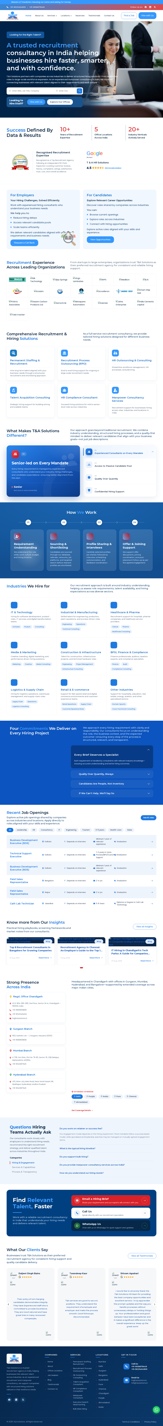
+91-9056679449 (37, 7)
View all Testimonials (142, 1256)
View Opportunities (100, 239)
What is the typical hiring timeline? (77, 1148)
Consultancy (47, 830)
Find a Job (129, 15)
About (50, 1366)
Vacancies (80, 15)
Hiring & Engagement (23, 1163)
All (10, 830)
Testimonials (94, 15)
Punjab (91, 1096)
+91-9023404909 (18, 7)
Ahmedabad (81, 1102)
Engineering (71, 830)
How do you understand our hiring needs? (82, 1173)
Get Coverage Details (81, 1110)
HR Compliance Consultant (80, 1389)
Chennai (132, 1096)
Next (154, 1304)
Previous (8, 1304)
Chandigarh (104, 1393)
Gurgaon (102, 1371)
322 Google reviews (113, 168)
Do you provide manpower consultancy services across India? (92, 1165)
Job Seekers (53, 1375)
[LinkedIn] (16, 1400)
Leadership (22, 830)
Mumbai (102, 1362)
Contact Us (109, 15)
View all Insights (144, 926)
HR (34, 830)
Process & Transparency (24, 1172)
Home (28, 15)
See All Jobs (148, 817)
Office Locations (55, 1371)
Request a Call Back (24, 243)
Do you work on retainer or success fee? (81, 1128)
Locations (65, 15)
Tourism (86, 830)
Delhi (78, 1096)
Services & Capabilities (23, 1167)
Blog (49, 1380)
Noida (105, 1096)
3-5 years (100, 830)
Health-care (115, 830)
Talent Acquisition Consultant (81, 1383)
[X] (154, 7)
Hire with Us (147, 15)
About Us (39, 15)
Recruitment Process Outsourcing (82, 1369)
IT (59, 830)
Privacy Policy (150, 1422)
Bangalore (103, 1375)
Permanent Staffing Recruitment (82, 1363)
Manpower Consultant (78, 1396)
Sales (129, 830)
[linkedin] (150, 7)
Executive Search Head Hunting (80, 1403)
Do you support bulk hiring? (74, 1157)
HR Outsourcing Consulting (80, 1376)
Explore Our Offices (60, 102)
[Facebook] (145, 7)
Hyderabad (103, 1380)
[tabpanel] (30, 951)
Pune (118, 1096)
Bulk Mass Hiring (80, 1409)
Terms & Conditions (131, 1422)
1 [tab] (81, 967)
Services (51, 15)
